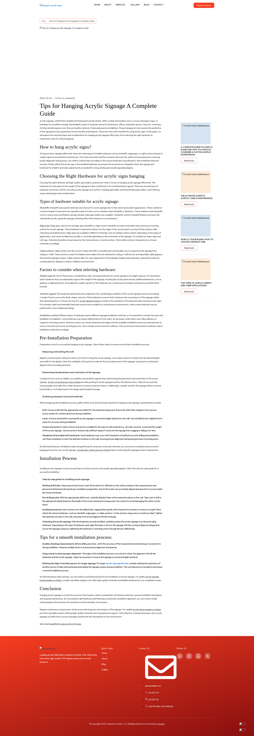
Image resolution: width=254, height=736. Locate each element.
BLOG (146, 4)
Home (104, 653)
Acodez (161, 724)
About (104, 658)
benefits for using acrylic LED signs (65, 624)
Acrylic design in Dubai (89, 301)
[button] (121, 4)
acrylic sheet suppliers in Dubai (147, 609)
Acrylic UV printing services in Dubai (64, 382)
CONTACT (158, 4)
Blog (104, 664)
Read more (189, 160)
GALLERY (135, 4)
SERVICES (120, 4)
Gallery (105, 669)
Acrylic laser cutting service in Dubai (93, 450)
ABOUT (108, 4)
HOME (97, 4)
